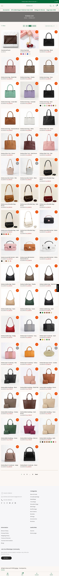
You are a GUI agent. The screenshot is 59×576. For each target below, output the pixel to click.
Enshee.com (29, 5)
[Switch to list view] (24, 26)
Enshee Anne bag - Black (46, 50)
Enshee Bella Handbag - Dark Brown (28, 412)
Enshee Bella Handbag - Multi (47, 438)
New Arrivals (33, 494)
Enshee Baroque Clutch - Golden (48, 362)
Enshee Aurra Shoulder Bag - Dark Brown (29, 204)
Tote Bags (33, 501)
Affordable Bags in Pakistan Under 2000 (22, 10)
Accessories (6, 10)
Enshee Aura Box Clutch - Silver (28, 178)
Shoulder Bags (34, 504)
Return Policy (4, 531)
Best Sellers (33, 511)
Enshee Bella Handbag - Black (9, 387)
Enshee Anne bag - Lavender (27, 102)
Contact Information (7, 540)
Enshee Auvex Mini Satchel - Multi (9, 257)
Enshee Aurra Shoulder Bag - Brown (8, 204)
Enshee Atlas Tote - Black (46, 128)
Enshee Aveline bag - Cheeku (28, 284)
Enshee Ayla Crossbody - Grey (28, 336)
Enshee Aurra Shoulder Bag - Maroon (47, 204)
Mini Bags (32, 506)
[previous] (1, 10)
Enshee (3, 570)
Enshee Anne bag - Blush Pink (8, 77)
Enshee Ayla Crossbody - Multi (48, 336)
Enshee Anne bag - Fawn (46, 77)
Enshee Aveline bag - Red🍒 (8, 336)
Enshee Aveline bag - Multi (46, 309)
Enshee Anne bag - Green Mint (9, 102)
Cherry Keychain (24, 50)
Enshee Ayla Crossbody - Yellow (28, 362)
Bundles (32, 514)
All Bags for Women (39, 10)
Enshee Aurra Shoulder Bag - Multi (10, 230)
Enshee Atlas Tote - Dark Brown (28, 153)
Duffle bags (33, 509)
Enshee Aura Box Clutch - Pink (9, 178)
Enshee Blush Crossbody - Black (28, 465)
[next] (57, 10)
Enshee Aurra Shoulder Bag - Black (47, 178)
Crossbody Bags (34, 497)
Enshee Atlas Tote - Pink (46, 153)
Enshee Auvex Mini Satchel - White (48, 257)
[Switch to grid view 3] (30, 26)
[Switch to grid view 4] (34, 26)
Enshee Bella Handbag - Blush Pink (29, 387)
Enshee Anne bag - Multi (46, 102)
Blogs (2, 543)
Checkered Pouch (5, 50)
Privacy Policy (5, 533)
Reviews (32, 521)
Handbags (33, 499)
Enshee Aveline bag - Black (8, 284)
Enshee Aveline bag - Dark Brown (48, 284)
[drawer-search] (50, 6)
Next (36, 474)
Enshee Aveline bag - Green (27, 309)
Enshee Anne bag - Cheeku (27, 77)
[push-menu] (2, 5)
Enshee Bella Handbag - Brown (48, 387)
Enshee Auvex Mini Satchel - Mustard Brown (27, 258)
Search (32, 531)
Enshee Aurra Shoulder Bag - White (27, 231)
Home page (33, 533)
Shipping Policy (5, 535)
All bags (32, 516)
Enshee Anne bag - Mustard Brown (10, 128)
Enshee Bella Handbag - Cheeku (9, 412)
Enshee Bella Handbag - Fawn (47, 412)
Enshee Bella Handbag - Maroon (28, 438)
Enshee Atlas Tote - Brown (8, 153)
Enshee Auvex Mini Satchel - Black (48, 230)
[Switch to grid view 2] (27, 26)
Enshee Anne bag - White (27, 128)
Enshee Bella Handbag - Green (9, 438)
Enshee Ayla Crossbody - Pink (9, 362)
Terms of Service (6, 538)
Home (25, 18)
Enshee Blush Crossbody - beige (9, 465)
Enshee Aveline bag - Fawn (8, 309)
